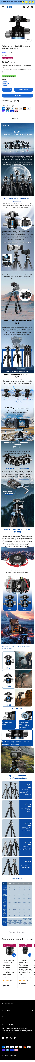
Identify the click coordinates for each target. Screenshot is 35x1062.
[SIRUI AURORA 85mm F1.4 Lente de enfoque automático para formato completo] (9, 950)
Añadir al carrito (23, 89)
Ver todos (30, 939)
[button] (32, 7)
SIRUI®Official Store (11, 1055)
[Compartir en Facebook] (14, 101)
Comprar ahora (17, 95)
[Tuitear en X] (11, 101)
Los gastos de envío (7, 65)
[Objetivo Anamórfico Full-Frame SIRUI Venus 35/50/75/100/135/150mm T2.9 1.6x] (25, 950)
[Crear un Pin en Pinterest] (18, 101)
